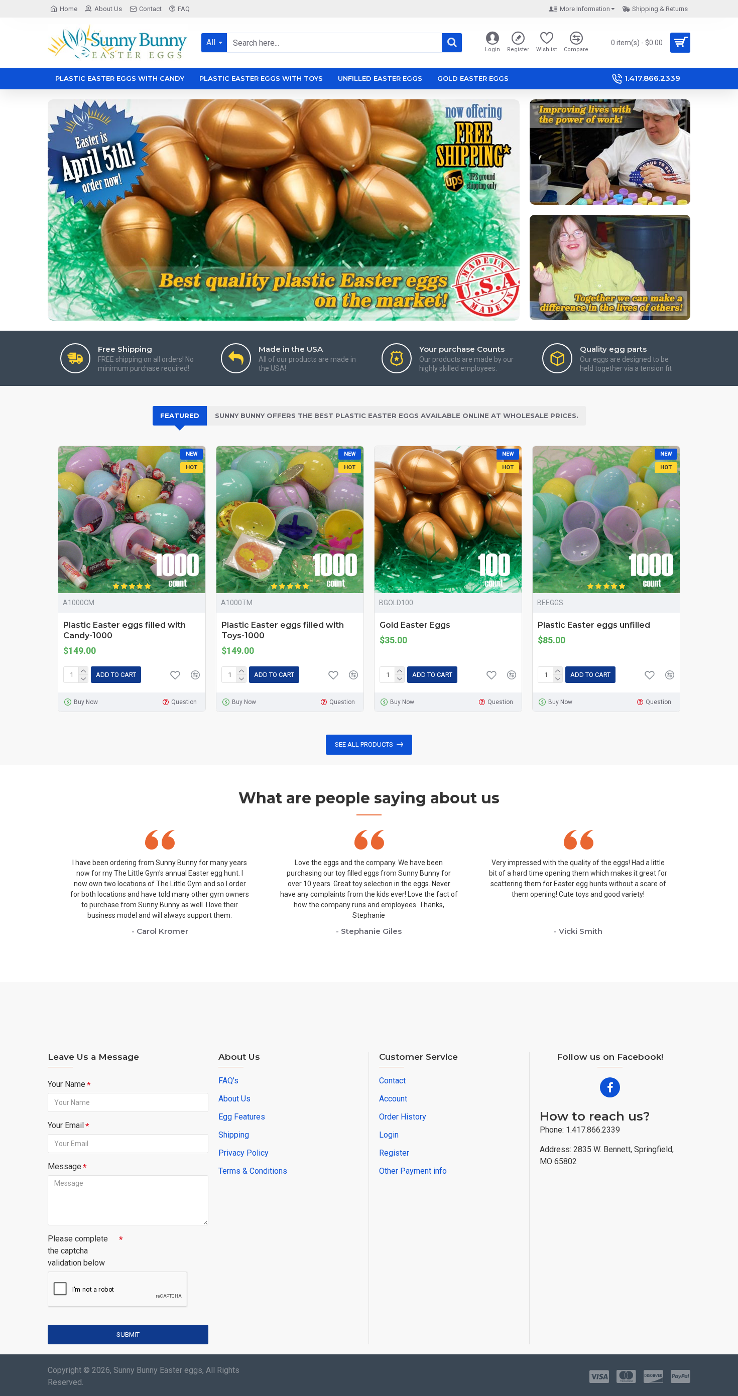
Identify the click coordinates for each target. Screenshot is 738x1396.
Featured (179, 415)
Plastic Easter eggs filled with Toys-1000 (282, 630)
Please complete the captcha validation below (78, 1251)
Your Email (66, 1125)
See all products (364, 744)
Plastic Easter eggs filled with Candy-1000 (124, 630)
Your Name (66, 1084)
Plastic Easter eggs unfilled (594, 625)
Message (64, 1166)
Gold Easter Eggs (415, 625)
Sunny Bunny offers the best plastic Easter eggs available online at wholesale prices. (396, 415)
